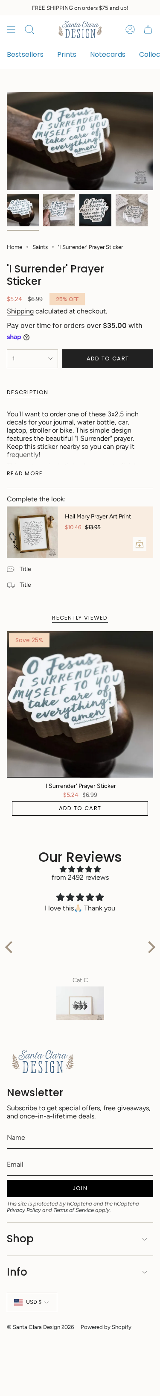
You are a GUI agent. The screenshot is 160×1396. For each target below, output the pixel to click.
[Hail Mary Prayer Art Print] (32, 532)
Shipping (20, 311)
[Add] (139, 544)
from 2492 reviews (80, 877)
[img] (80, 869)
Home (14, 246)
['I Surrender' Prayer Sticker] (80, 704)
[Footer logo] (43, 1061)
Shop (20, 1239)
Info (17, 1272)
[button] (11, 947)
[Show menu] (11, 29)
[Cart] (148, 29)
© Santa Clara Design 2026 (40, 1326)
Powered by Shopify (106, 1326)
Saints (40, 246)
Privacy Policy (24, 1210)
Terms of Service (73, 1210)
